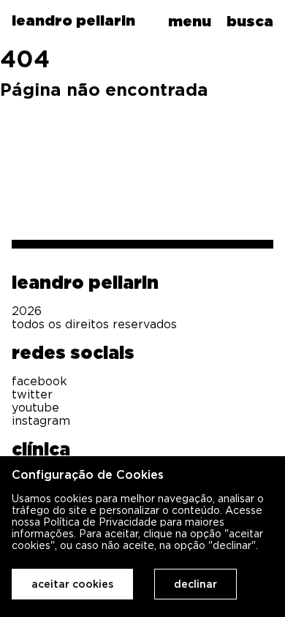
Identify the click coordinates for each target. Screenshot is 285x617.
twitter (32, 394)
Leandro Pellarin (85, 282)
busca (250, 21)
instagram (41, 420)
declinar (195, 584)
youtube (35, 407)
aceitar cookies (72, 584)
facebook (39, 381)
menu (189, 21)
